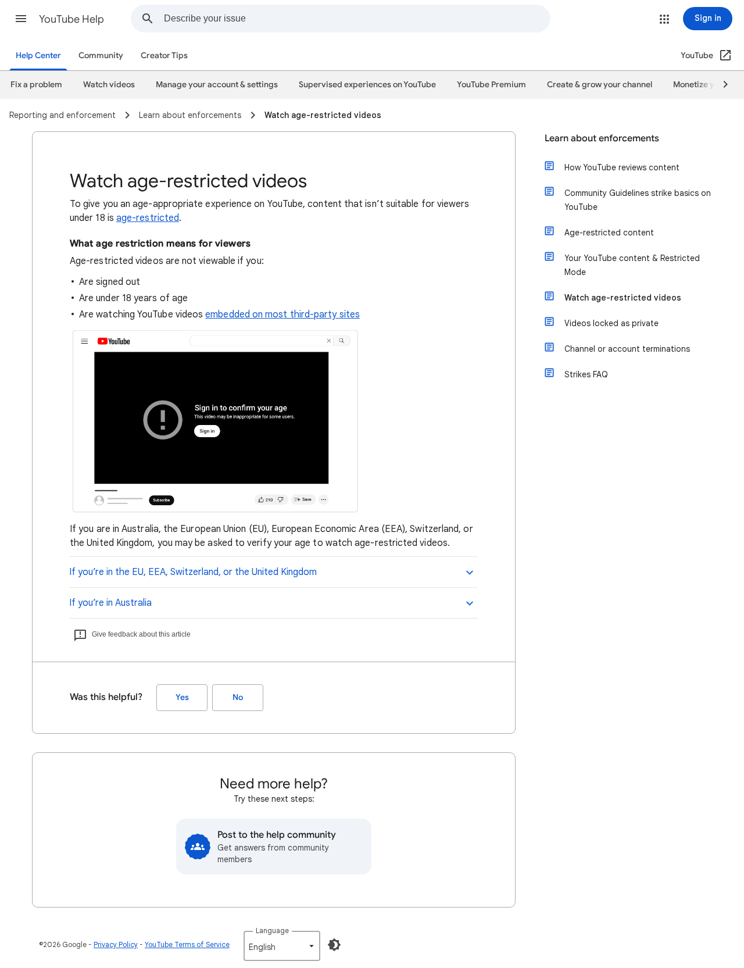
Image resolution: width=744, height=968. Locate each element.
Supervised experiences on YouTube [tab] (367, 85)
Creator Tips (164, 55)
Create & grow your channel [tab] (599, 85)
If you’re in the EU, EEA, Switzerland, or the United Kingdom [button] (193, 572)
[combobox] (357, 18)
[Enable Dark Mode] (334, 945)
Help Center (38, 55)
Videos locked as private (611, 323)
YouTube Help (71, 19)
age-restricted (147, 218)
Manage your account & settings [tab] (217, 85)
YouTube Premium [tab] (491, 85)
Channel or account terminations (627, 349)
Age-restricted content (609, 232)
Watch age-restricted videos (622, 297)
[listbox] (282, 946)
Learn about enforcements (602, 138)
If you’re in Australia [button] (110, 603)
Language (272, 930)
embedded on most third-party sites (282, 314)
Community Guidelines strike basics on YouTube (637, 200)
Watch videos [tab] (109, 85)
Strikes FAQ (586, 374)
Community (100, 55)
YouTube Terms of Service (187, 944)
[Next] (720, 85)
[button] (21, 19)
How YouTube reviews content (621, 167)
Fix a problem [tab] (36, 85)
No (238, 697)
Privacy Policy (116, 944)
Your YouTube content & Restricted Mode (632, 265)
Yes (182, 697)
